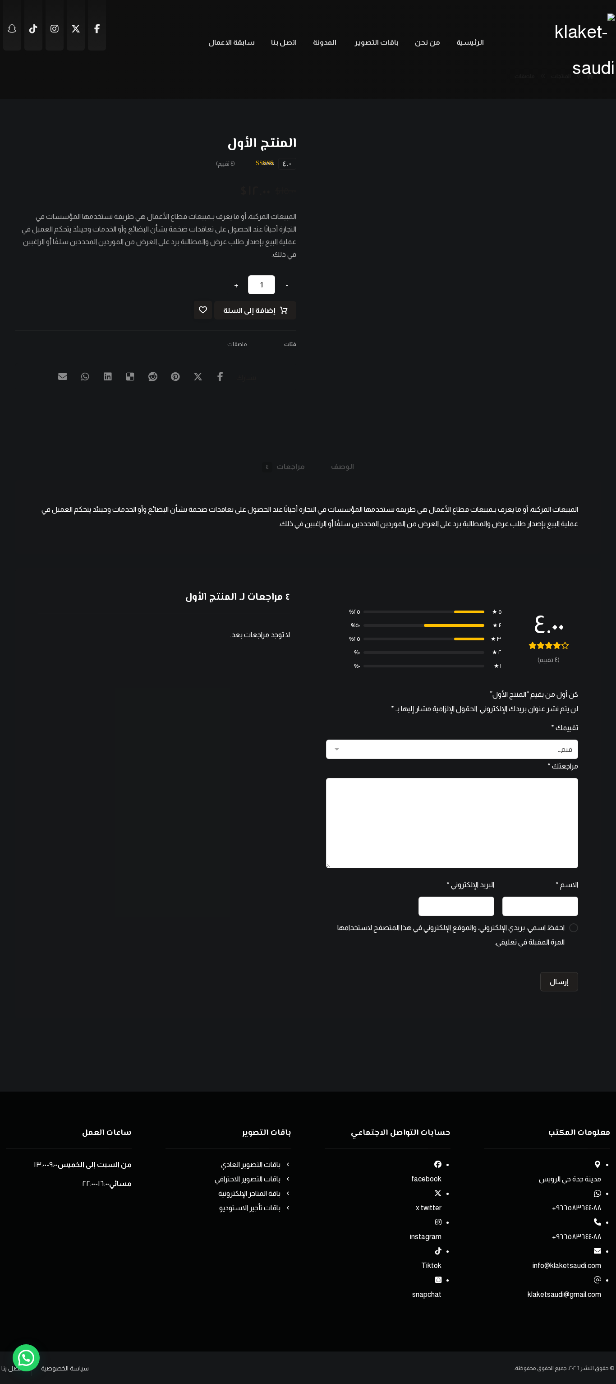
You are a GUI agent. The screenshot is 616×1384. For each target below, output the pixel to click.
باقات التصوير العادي (250, 1164)
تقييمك (564, 727)
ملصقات (237, 344)
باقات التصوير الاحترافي (247, 1179)
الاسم (567, 885)
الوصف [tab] (342, 466)
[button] (220, 377)
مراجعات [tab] (285, 466)
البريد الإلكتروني (470, 885)
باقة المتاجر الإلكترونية (249, 1193)
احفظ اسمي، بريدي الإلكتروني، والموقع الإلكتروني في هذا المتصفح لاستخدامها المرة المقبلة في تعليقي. (451, 935)
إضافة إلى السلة (249, 310)
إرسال (559, 982)
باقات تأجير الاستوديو (249, 1208)
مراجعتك (562, 766)
